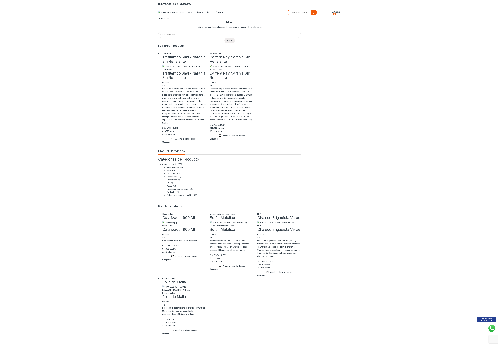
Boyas (169, 170)
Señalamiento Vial (169, 164)
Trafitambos (167, 53)
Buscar (230, 40)
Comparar (166, 142)
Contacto (219, 12)
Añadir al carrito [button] (168, 134)
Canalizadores (173, 173)
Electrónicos (172, 180)
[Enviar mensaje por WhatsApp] (492, 328)
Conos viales (172, 176)
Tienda (200, 12)
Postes (169, 186)
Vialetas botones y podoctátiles (180, 195)
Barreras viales (216, 53)
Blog (209, 12)
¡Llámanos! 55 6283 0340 (174, 3)
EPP (168, 183)
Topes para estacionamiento (179, 189)
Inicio (190, 12)
